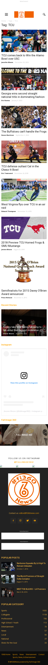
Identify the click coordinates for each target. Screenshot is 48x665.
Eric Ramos (5, 100)
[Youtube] (34, 520)
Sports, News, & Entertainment (24, 657)
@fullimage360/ (24, 462)
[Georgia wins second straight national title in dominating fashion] (24, 79)
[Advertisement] (24, 6)
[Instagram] (20, 520)
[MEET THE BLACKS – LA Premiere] (7, 592)
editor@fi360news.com (29, 513)
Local (3, 634)
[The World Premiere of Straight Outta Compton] (8, 579)
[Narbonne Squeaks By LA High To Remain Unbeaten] (8, 566)
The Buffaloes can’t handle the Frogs (24, 131)
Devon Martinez (7, 135)
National (5, 638)
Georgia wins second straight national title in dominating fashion (23, 95)
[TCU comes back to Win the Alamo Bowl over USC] (24, 41)
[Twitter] (27, 520)
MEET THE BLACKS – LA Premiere (31, 589)
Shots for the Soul (9, 642)
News (3, 630)
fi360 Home (6, 654)
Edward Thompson (8, 211)
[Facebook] (13, 520)
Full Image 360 (8, 420)
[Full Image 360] (24, 435)
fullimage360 (24, 411)
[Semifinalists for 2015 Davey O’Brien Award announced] (24, 271)
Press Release (6, 298)
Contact (41, 654)
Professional (6, 618)
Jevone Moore (6, 249)
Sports (4, 610)
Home (3, 21)
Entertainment (7, 626)
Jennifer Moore (7, 62)
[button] (44, 14)
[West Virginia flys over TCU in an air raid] (24, 190)
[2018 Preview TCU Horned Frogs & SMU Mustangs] (24, 228)
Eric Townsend (7, 173)
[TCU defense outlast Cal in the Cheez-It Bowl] (24, 152)
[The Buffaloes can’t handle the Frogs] (24, 117)
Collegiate (5, 614)
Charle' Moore (8, 334)
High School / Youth (9, 622)
